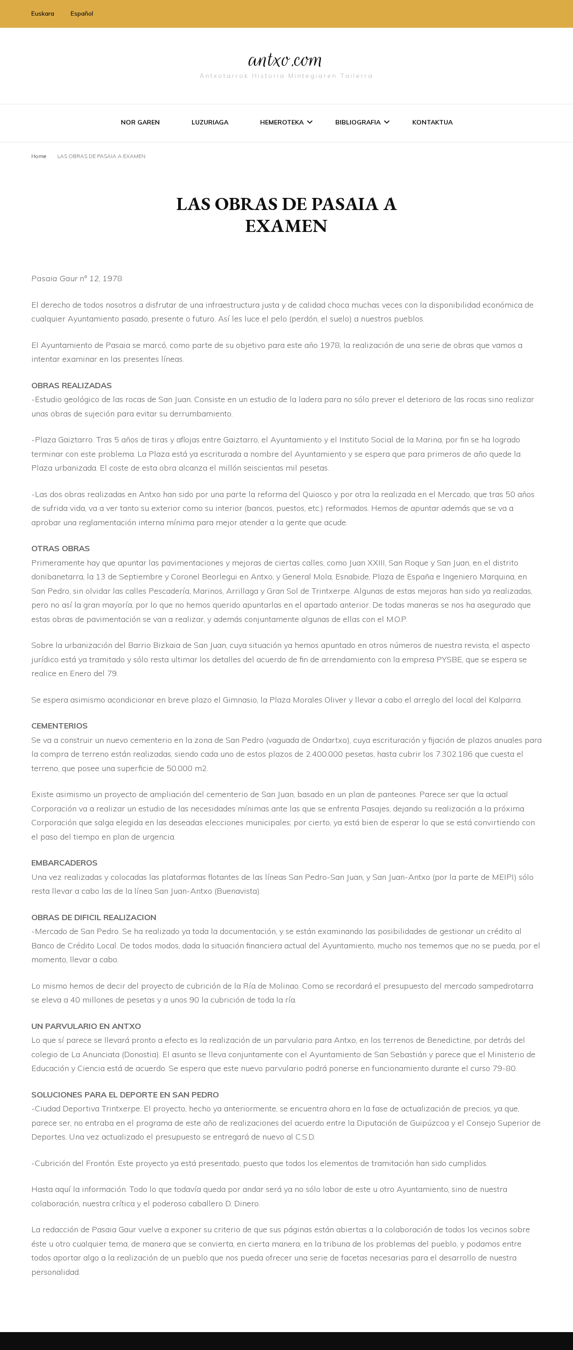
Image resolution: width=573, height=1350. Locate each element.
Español (82, 13)
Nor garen (140, 122)
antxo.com (286, 59)
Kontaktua (432, 122)
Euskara (42, 13)
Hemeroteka (282, 122)
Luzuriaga (210, 122)
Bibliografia (358, 122)
